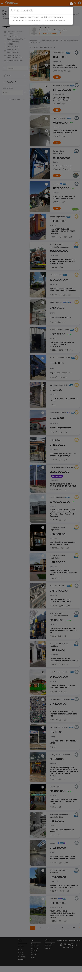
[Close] (71, 4)
